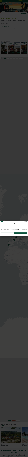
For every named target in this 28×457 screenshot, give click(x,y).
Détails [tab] (14, 223)
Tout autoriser (20, 233)
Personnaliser (7, 233)
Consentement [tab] (5, 223)
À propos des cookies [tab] (23, 223)
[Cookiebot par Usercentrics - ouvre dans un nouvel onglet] (24, 221)
